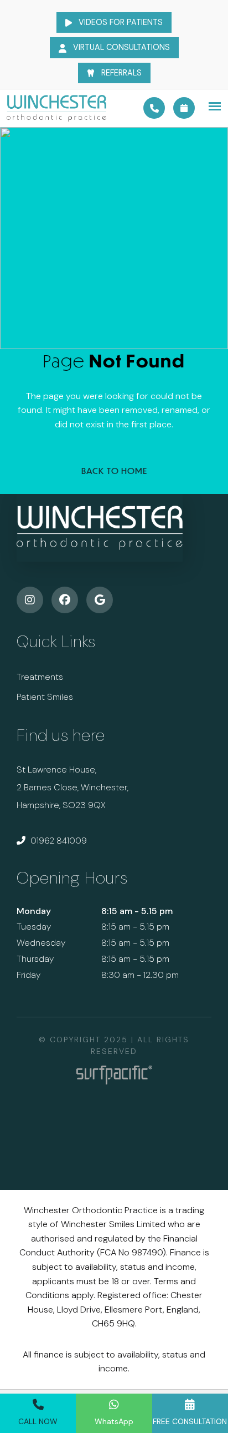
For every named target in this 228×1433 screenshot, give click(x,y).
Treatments (40, 677)
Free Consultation (190, 1421)
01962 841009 (57, 840)
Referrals (120, 73)
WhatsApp (114, 1421)
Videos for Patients (119, 22)
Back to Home (114, 470)
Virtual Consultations (120, 47)
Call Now (38, 1421)
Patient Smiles (45, 697)
